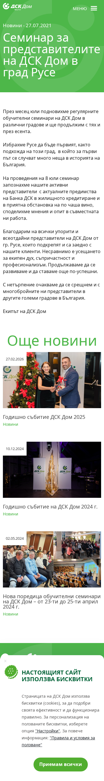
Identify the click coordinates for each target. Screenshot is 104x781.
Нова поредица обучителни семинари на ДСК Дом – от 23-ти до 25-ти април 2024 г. (52, 601)
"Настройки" (47, 731)
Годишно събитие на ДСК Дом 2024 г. (50, 506)
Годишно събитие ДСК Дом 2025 (44, 416)
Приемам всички (60, 764)
